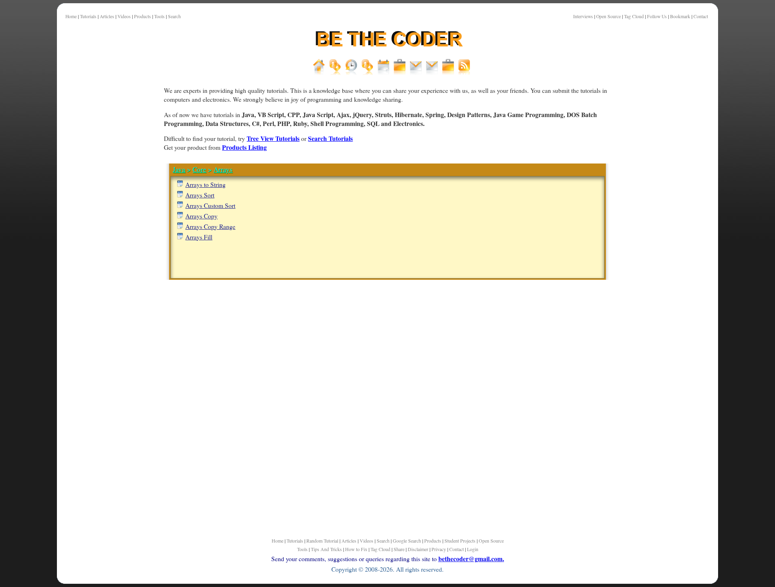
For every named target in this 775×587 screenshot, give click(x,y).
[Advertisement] (122, 282)
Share (399, 549)
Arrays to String (205, 184)
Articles (107, 16)
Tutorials (88, 16)
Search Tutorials (330, 138)
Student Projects (459, 540)
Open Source (608, 16)
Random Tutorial (322, 540)
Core (199, 169)
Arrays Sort (199, 195)
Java (179, 169)
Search (174, 16)
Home (71, 16)
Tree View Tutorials (273, 138)
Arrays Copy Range (210, 226)
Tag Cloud (634, 16)
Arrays (223, 169)
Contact (700, 16)
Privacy (438, 549)
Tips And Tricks (326, 549)
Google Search (407, 540)
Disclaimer (418, 549)
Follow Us (657, 16)
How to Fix (356, 549)
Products (142, 16)
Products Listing (244, 147)
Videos (124, 16)
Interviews (583, 16)
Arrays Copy (201, 216)
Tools (159, 16)
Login (472, 549)
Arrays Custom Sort (210, 205)
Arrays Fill (198, 237)
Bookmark (680, 16)
